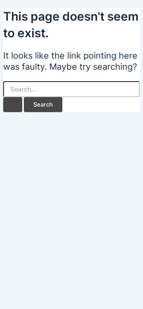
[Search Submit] (12, 105)
